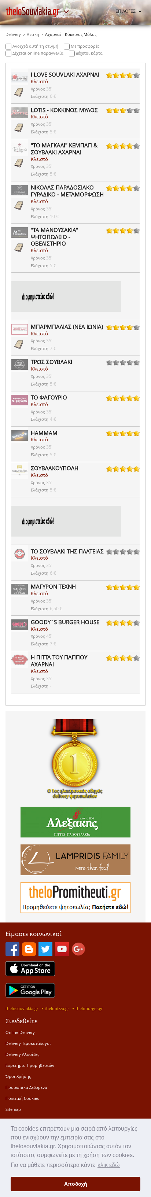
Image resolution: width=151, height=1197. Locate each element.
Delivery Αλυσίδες (22, 1054)
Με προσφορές (84, 46)
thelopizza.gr (57, 1008)
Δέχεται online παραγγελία (37, 53)
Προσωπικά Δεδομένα (26, 1087)
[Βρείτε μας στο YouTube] (62, 953)
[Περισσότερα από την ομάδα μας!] (65, 12)
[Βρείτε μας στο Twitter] (45, 953)
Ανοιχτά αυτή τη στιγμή (34, 46)
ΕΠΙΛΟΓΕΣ (125, 11)
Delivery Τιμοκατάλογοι (28, 1043)
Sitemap (13, 1109)
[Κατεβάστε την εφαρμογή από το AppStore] (30, 973)
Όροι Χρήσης (18, 1076)
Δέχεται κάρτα (89, 53)
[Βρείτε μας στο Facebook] (12, 953)
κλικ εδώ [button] (108, 1165)
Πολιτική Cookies (22, 1098)
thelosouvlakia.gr (21, 1008)
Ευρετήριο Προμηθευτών (29, 1065)
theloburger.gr (89, 1008)
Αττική (33, 34)
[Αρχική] (32, 12)
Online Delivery (20, 1032)
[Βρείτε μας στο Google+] (78, 953)
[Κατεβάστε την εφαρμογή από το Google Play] (30, 995)
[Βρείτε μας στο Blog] (29, 953)
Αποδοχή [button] (75, 1184)
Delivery (13, 34)
